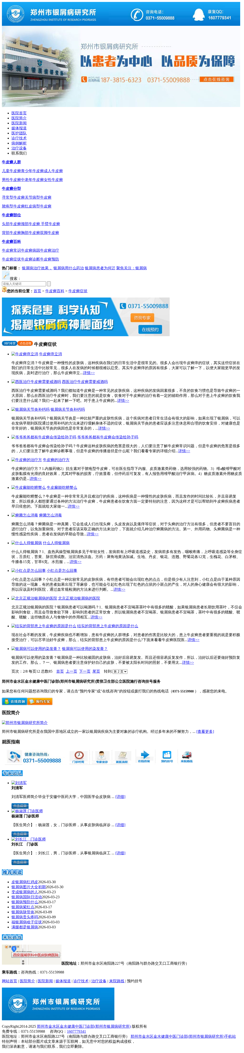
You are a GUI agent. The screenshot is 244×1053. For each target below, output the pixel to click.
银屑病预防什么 (24, 902)
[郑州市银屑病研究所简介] (25, 723)
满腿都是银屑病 (24, 927)
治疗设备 (19, 148)
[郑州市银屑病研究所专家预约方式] (100, 763)
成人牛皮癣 (53, 171)
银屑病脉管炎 (22, 912)
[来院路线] (12, 938)
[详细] (120, 797)
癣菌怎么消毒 (50, 515)
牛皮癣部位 (11, 215)
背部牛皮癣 (11, 233)
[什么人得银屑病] (26, 543)
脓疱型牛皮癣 (13, 206)
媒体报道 (19, 128)
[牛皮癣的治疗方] (26, 460)
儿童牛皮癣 (11, 171)
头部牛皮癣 (11, 224)
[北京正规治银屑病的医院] (34, 598)
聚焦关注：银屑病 (131, 268)
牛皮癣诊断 (30, 259)
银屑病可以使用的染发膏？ (85, 649)
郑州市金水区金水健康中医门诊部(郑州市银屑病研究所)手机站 (183, 1036)
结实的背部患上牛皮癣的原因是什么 (107, 626)
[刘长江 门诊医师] (28, 839)
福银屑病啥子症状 (26, 922)
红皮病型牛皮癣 (38, 206)
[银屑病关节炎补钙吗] (30, 409)
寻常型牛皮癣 (13, 197)
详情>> (89, 373)
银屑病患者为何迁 (100, 268)
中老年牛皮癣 (32, 180)
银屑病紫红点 (22, 907)
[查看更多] (205, 731)
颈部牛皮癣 (31, 224)
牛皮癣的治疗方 (56, 460)
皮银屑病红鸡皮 (24, 882)
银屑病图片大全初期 (28, 887)
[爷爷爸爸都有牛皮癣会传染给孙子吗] (43, 437)
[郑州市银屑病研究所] (121, 24)
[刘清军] (19, 783)
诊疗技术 (19, 138)
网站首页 (9, 981)
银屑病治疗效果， (37, 268)
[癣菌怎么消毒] (24, 515)
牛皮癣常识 (11, 250)
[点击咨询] (25, 344)
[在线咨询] (14, 704)
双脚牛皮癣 (49, 233)
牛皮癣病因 (30, 250)
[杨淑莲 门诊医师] (27, 811)
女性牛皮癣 (53, 180)
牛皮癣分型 (11, 188)
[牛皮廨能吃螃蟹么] (28, 487)
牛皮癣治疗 (49, 250)
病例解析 (19, 143)
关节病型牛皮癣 (38, 197)
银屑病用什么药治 (68, 268)
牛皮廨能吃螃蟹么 (62, 487)
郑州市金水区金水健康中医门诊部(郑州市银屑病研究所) (84, 1026)
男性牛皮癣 (11, 180)
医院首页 (19, 113)
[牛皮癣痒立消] (24, 354)
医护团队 (19, 133)
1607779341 (76, 1031)
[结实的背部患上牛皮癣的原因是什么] (43, 626)
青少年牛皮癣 (32, 171)
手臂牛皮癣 (50, 224)
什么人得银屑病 (56, 543)
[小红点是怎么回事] (28, 571)
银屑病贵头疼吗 (24, 917)
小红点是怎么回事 (62, 571)
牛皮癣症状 (11, 259)
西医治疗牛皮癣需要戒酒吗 (85, 382)
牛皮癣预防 (49, 259)
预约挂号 (134, 981)
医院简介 (19, 118)
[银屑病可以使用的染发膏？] (36, 649)
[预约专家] (9, 344)
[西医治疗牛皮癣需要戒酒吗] (36, 382)
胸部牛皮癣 (30, 233)
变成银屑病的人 (24, 892)
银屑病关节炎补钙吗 (68, 409)
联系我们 (19, 153)
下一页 (85, 671)
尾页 (96, 671)
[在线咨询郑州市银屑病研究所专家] (165, 763)
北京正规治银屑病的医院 (79, 598)
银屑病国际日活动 (26, 897)
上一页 (71, 671)
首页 (37, 291)
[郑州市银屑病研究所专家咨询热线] (34, 763)
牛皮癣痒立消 (50, 354)
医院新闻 (19, 123)
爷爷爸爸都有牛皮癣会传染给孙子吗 (107, 437)
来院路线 (116, 981)
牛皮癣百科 (11, 241)
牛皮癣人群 (11, 162)
